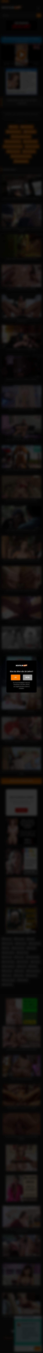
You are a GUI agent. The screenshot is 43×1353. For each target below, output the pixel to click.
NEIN (27, 677)
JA (15, 677)
